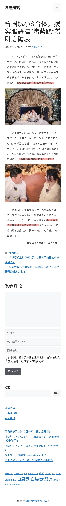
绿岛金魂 (56, 480)
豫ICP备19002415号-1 (37, 501)
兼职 (25, 474)
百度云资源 (41, 479)
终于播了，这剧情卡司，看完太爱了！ (27, 455)
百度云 (23, 479)
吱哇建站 (12, 7)
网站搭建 (10, 408)
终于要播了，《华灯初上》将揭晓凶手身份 (29, 460)
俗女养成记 (9, 474)
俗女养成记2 (18, 474)
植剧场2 (48, 474)
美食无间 (8, 485)
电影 (53, 474)
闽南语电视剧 (17, 485)
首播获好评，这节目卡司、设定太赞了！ (28, 431)
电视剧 (13, 479)
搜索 (7, 387)
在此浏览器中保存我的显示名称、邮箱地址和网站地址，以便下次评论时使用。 (34, 359)
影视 (41, 473)
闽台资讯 (14, 252)
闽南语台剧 (11, 413)
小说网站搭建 (33, 474)
